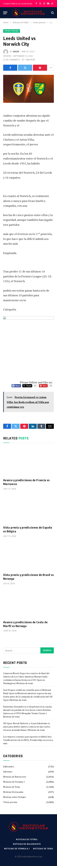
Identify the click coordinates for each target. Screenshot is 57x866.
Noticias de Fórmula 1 (14, 781)
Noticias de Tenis (11, 786)
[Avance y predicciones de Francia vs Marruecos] (28, 461)
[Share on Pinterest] (40, 68)
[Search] (52, 12)
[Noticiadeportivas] (28, 12)
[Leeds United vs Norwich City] (28, 91)
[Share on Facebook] (10, 68)
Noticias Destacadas (13, 791)
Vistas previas (11, 31)
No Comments (13, 60)
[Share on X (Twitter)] (25, 68)
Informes (7, 771)
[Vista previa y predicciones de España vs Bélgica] (28, 508)
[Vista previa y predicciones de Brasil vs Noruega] (28, 556)
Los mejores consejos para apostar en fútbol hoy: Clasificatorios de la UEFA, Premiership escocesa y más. (28, 740)
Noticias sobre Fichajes (14, 796)
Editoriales (8, 766)
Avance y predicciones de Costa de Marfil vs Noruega (25, 624)
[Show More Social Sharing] (51, 68)
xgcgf (16, 52)
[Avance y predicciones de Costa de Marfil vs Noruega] (28, 603)
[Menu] (5, 12)
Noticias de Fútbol (27, 839)
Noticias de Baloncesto (14, 776)
